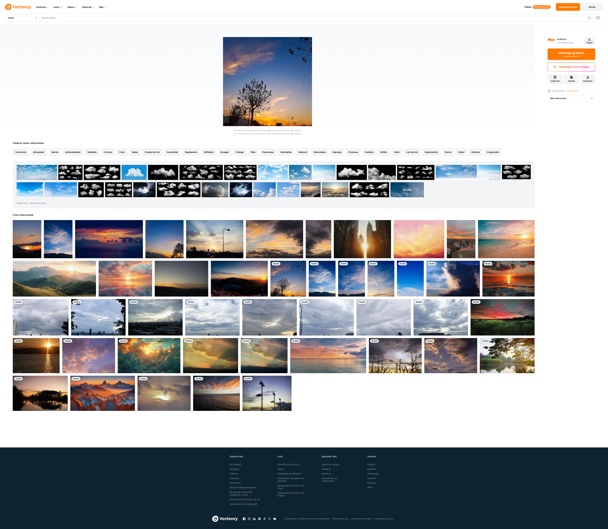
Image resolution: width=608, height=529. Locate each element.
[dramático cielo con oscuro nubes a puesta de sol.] (274, 239)
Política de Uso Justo (383, 518)
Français (371, 482)
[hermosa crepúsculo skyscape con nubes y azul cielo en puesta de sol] (453, 279)
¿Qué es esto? (572, 91)
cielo (396, 152)
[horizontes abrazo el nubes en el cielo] (410, 279)
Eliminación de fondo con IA (245, 499)
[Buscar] (589, 18)
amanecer (38, 152)
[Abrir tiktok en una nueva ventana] (264, 518)
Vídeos (71, 7)
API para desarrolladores (243, 487)
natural (303, 152)
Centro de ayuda (330, 464)
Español (371, 468)
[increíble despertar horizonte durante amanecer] (27, 239)
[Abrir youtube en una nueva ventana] (274, 518)
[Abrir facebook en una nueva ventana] (244, 518)
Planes (528, 6)
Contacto (326, 468)
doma (448, 152)
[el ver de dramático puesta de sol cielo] (88, 355)
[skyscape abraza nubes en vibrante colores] (58, 239)
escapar (224, 152)
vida (253, 152)
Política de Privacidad (361, 518)
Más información (558, 98)
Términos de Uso (341, 518)
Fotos (56, 7)
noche (54, 152)
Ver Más (407, 189)
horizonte (20, 152)
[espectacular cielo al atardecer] (395, 355)
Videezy (234, 473)
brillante (208, 152)
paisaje (240, 152)
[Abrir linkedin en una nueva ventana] (254, 518)
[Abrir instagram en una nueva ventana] (249, 518)
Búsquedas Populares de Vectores (291, 479)
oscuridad (172, 152)
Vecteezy (234, 468)
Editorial (86, 7)
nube (135, 152)
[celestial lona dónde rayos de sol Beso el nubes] (322, 279)
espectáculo (431, 152)
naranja (337, 152)
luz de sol (412, 152)
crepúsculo (493, 152)
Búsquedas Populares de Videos (291, 494)
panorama (268, 152)
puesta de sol (152, 152)
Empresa (234, 478)
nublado (92, 152)
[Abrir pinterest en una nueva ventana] (259, 518)
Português (372, 473)
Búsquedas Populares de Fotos (291, 487)
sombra (369, 152)
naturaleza (320, 152)
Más (101, 7)
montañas (286, 152)
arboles (475, 152)
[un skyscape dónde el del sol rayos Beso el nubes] (381, 279)
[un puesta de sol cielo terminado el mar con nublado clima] (508, 279)
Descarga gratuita (571, 54)
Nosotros (326, 473)
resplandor (191, 152)
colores (108, 152)
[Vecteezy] (18, 7)
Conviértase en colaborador (329, 479)
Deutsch (371, 478)
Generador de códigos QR (243, 503)
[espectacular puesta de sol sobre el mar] (109, 239)
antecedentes (72, 152)
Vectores (41, 7)
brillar (384, 152)
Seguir (590, 42)
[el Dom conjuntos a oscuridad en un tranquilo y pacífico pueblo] (503, 317)
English (371, 464)
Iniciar (592, 6)
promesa (353, 152)
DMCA (281, 468)
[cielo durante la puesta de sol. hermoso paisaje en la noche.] (181, 279)
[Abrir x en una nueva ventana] (269, 518)
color (122, 152)
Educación (235, 482)
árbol (461, 152)
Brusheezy (235, 464)
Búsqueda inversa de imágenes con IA (241, 493)
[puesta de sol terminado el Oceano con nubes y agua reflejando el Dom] (125, 279)
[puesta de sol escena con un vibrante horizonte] (164, 239)
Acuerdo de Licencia (288, 464)
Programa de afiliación (290, 473)
